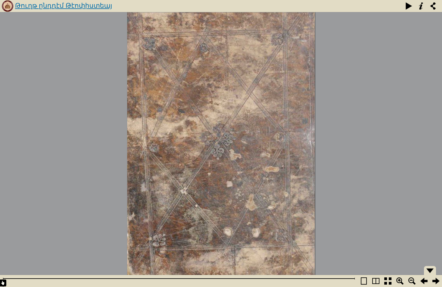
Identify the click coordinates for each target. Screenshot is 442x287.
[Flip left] (424, 281)
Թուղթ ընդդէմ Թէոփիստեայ (63, 5)
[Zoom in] (400, 281)
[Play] (409, 6)
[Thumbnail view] (388, 281)
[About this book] (421, 6)
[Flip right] (436, 281)
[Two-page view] (376, 281)
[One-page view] (364, 281)
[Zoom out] (412, 281)
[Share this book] (433, 6)
